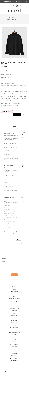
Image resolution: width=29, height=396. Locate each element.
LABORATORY (14, 320)
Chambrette (14, 371)
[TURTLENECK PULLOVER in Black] (14, 42)
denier (14, 296)
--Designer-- (14, 286)
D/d (15, 294)
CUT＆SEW (11, 18)
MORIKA (14, 330)
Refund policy (14, 355)
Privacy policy (14, 353)
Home (3, 18)
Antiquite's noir (14, 291)
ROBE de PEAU (14, 337)
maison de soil (14, 322)
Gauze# (14, 306)
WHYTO (14, 349)
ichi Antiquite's (14, 315)
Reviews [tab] (4, 258)
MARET (14, 325)
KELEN (14, 318)
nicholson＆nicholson (14, 332)
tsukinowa (14, 342)
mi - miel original (14, 327)
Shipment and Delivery (14, 358)
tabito (14, 339)
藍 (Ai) (14, 289)
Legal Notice (14, 360)
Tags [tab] (3, 261)
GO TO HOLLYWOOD (14, 308)
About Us (14, 363)
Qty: (2, 115)
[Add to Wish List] (23, 114)
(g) (14, 303)
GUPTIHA (14, 310)
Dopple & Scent (14, 301)
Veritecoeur (14, 346)
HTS (14, 313)
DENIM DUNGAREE (14, 298)
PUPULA (14, 334)
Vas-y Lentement (14, 344)
